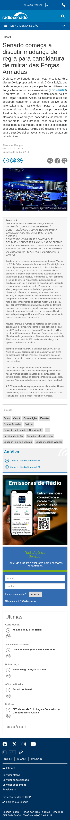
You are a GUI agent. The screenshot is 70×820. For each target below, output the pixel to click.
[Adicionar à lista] (13, 160)
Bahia (7, 418)
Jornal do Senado (23, 689)
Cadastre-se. (29, 601)
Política (29, 424)
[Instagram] (23, 744)
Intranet (10, 768)
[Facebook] (6, 744)
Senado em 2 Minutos (17, 644)
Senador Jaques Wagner (49, 442)
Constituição (30, 418)
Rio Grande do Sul (13, 436)
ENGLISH (8, 758)
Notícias (9, 704)
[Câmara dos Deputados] (5, 752)
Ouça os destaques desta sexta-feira (34, 649)
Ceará (16, 418)
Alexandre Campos (13, 145)
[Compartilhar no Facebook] (57, 160)
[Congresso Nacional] (12, 752)
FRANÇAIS (36, 758)
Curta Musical (12, 624)
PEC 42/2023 (58, 90)
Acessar (35, 594)
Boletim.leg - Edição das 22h (29, 669)
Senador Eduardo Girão (40, 436)
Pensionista (9, 789)
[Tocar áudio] (6, 160)
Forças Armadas (12, 424)
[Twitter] (14, 744)
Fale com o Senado (17, 801)
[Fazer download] (20, 160)
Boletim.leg (11, 664)
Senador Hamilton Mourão (18, 442)
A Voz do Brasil (13, 684)
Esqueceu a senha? (16, 594)
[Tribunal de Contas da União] (20, 752)
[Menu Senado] (6, 5)
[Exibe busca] (62, 16)
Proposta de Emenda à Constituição (23, 430)
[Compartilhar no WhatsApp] (50, 160)
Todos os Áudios (14, 726)
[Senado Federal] (35, 5)
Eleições (44, 418)
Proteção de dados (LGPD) (18, 797)
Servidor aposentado (15, 784)
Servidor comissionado (16, 779)
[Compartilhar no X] (64, 161)
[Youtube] (32, 744)
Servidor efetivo (12, 774)
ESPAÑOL (21, 758)
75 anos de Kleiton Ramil (27, 629)
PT (47, 430)
